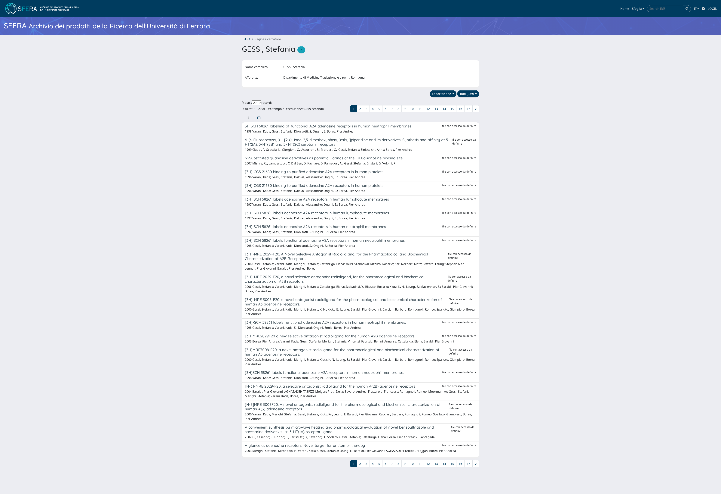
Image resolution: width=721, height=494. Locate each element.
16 (460, 109)
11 (420, 109)
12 (428, 109)
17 (468, 109)
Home (624, 9)
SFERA (246, 39)
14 (444, 109)
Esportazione (442, 94)
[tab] (249, 118)
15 (452, 109)
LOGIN (712, 9)
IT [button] (695, 9)
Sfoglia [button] (637, 9)
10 (412, 109)
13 (436, 109)
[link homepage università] (42, 8)
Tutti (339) (467, 94)
